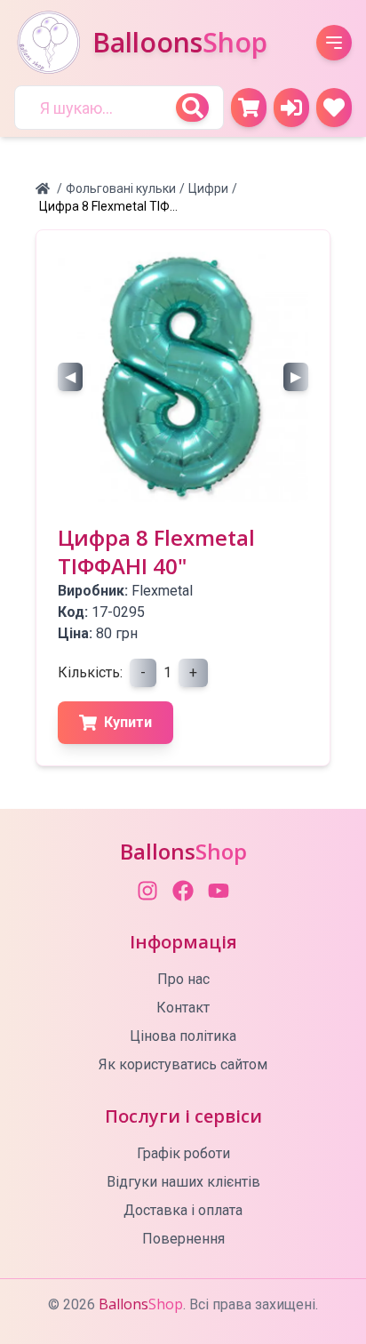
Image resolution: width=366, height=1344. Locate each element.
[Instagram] (147, 890)
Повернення (183, 1238)
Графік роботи (183, 1153)
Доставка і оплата (183, 1210)
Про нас (183, 979)
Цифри (208, 188)
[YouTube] (218, 890)
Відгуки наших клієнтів (183, 1181)
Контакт (183, 1007)
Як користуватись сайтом (183, 1064)
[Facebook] (183, 890)
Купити (128, 722)
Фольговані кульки (121, 188)
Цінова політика (183, 1036)
